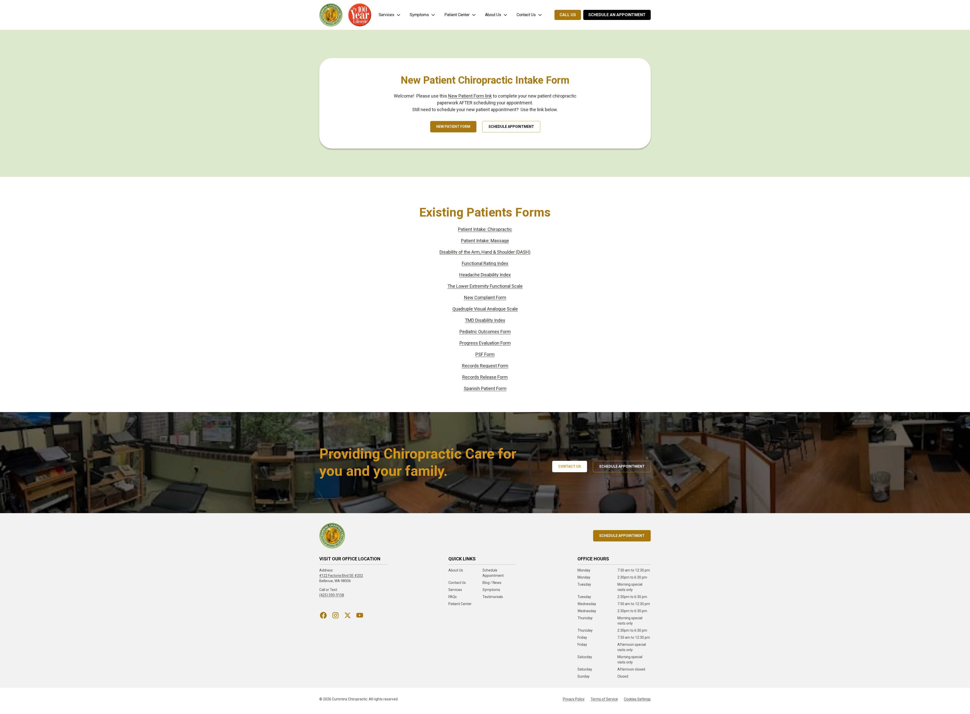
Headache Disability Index (485, 274)
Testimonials (492, 597)
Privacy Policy (574, 699)
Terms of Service (604, 699)
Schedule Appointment (511, 127)
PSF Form (485, 354)
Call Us (568, 14)
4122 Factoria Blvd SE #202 (341, 576)
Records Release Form (485, 377)
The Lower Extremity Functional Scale (485, 286)
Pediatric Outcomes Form (485, 331)
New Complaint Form (485, 297)
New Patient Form (453, 127)
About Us (493, 14)
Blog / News (491, 583)
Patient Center (457, 14)
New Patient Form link (470, 96)
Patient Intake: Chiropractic (485, 229)
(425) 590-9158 (331, 595)
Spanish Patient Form (485, 388)
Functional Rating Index (485, 263)
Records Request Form (485, 365)
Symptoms (419, 14)
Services (386, 14)
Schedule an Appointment (617, 14)
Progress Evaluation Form (485, 343)
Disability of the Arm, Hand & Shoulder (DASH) (485, 252)
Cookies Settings (637, 699)
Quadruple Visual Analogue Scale (485, 309)
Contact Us (526, 14)
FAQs (452, 597)
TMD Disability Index (485, 320)
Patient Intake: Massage (485, 240)
